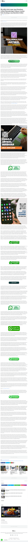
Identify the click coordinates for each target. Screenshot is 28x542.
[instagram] (15, 535)
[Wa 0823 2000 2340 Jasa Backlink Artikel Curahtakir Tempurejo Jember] (3, 494)
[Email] (13, 462)
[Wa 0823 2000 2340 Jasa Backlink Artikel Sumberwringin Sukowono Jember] (14, 468)
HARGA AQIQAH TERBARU (14, 457)
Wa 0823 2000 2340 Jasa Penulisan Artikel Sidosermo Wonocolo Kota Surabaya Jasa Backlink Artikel (15, 490)
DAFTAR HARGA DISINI (14, 17)
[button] (1, 1)
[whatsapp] (14, 535)
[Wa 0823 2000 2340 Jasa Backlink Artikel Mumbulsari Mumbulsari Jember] (23, 468)
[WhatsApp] (10, 462)
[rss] (17, 535)
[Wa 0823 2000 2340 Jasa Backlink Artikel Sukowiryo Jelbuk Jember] (3, 497)
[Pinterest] (11, 462)
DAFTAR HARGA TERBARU (14, 526)
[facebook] (10, 535)
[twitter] (12, 535)
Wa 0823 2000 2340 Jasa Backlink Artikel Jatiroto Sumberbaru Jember (4, 472)
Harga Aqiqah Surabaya (4, 521)
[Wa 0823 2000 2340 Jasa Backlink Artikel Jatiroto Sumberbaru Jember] (5, 468)
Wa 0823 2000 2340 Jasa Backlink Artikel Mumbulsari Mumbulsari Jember (23, 472)
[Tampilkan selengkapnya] (14, 462)
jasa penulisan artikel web (6, 388)
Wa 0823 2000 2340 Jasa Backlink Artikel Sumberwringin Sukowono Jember (13, 472)
